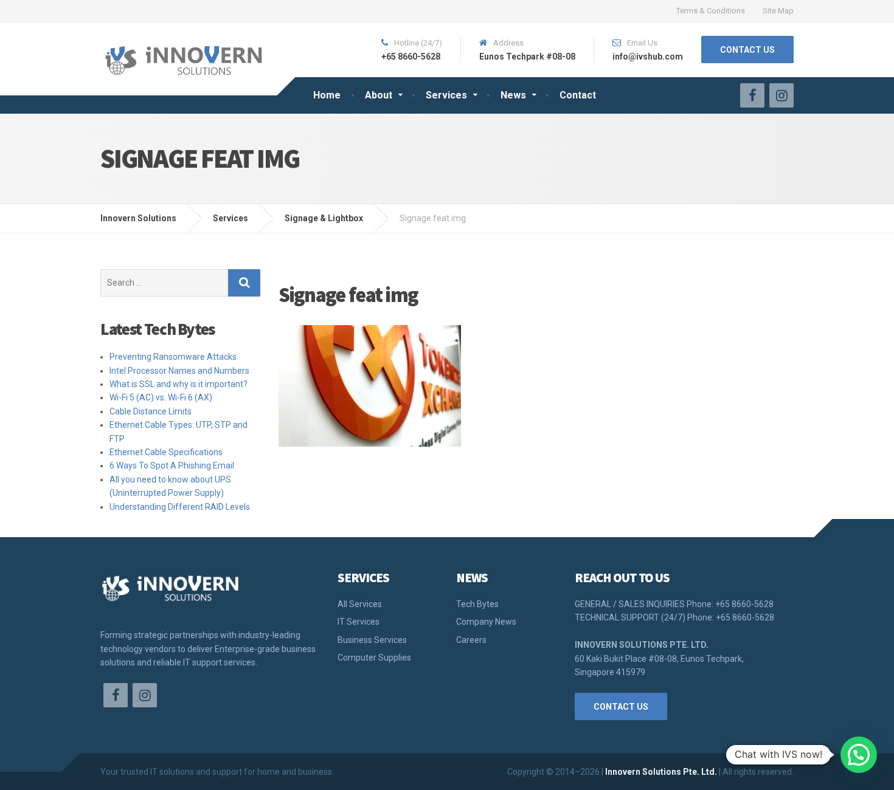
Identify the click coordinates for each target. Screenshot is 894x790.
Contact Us (621, 707)
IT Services (358, 622)
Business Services (372, 640)
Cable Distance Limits (150, 411)
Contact (578, 95)
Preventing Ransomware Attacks (173, 357)
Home (327, 95)
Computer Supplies (374, 657)
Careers (471, 640)
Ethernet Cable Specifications (166, 452)
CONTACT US (747, 50)
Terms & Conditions (710, 10)
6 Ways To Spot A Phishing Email (171, 465)
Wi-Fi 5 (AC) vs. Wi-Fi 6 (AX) (160, 397)
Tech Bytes (477, 604)
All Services (360, 604)
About (378, 95)
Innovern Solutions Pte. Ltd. (661, 772)
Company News (486, 622)
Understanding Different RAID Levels (179, 507)
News (513, 95)
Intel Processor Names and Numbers (179, 371)
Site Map (778, 10)
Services (446, 95)
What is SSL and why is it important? (178, 384)
